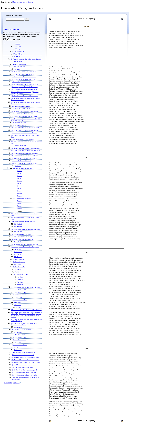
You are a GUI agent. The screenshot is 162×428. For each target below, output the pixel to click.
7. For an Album (17, 61)
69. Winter (18, 269)
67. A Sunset (18, 264)
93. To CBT (17, 347)
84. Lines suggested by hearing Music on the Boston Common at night (24, 323)
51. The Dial (18, 224)
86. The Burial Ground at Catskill (22, 329)
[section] (17, 44)
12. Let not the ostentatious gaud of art (23, 74)
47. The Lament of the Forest (22, 198)
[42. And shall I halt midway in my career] (24, 158)
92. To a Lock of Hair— (20, 345)
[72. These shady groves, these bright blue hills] (26, 287)
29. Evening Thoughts (19, 122)
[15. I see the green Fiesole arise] (21, 81)
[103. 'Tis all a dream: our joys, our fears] (24, 372)
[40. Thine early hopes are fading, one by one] (25, 153)
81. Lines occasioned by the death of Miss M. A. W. (26, 310)
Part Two (20, 279)
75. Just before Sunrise (19, 294)
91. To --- (18, 342)
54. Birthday (18, 231)
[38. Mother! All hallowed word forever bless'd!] (26, 148)
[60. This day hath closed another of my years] (25, 246)
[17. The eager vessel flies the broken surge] (24, 87)
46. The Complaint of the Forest (22, 168)
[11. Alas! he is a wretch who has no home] (24, 71)
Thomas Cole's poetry (11, 29)
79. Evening (18, 305)
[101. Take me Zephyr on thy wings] (23, 367)
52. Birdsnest (18, 226)
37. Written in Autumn (19, 145)
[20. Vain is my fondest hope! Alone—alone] (25, 95)
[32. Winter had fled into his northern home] (25, 130)
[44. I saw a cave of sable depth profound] (24, 163)
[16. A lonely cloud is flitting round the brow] (25, 84)
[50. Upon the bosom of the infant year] (23, 221)
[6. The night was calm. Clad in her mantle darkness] (26, 59)
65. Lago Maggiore (18, 259)
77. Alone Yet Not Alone (20, 299)
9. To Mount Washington (19, 66)
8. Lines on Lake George (19, 64)
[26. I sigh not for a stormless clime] (22, 113)
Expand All (16, 383)
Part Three (20, 282)
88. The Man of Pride (19, 334)
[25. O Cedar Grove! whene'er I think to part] (25, 111)
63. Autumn (17, 254)
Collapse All (8, 383)
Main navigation (27, 2)
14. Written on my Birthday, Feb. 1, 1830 (24, 79)
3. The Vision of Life (18, 51)
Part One (20, 277)
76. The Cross (18, 297)
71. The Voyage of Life (21, 274)
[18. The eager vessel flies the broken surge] (24, 89)
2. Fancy (17, 49)
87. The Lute (18, 332)
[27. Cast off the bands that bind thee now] (24, 116)
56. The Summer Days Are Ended (22, 236)
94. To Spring (18, 350)
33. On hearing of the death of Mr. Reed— (24, 132)
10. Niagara (17, 69)
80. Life (18, 307)
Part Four (20, 284)
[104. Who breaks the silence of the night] (24, 375)
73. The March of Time (19, 289)
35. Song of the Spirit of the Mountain (23, 139)
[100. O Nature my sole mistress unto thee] (24, 365)
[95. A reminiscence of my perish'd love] (23, 352)
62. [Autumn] (18, 252)
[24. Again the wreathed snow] (21, 108)
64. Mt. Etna (18, 257)
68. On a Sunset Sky (19, 267)
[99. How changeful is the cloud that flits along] (26, 362)
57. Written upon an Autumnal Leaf (22, 239)
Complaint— (20, 193)
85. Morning (18, 327)
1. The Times (17, 46)
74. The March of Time (19, 292)
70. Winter (18, 272)
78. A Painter (18, 302)
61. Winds (18, 249)
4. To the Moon (17, 54)
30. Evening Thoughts (19, 125)
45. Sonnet (18, 166)
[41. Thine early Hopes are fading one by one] (25, 155)
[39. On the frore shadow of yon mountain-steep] (25, 150)
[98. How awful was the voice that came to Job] (25, 360)
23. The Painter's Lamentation (21, 106)
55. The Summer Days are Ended (22, 234)
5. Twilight (17, 56)
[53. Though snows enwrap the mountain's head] (26, 229)
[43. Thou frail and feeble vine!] (21, 160)
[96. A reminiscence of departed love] (23, 355)
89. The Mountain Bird (19, 337)
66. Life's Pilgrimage (19, 262)
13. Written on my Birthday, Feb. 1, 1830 (24, 76)
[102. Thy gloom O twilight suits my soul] (24, 370)
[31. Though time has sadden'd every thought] (25, 127)
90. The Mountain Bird (19, 339)
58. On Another (18, 241)
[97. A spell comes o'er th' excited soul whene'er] (26, 357)
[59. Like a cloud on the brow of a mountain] (25, 244)
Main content (17, 2)
